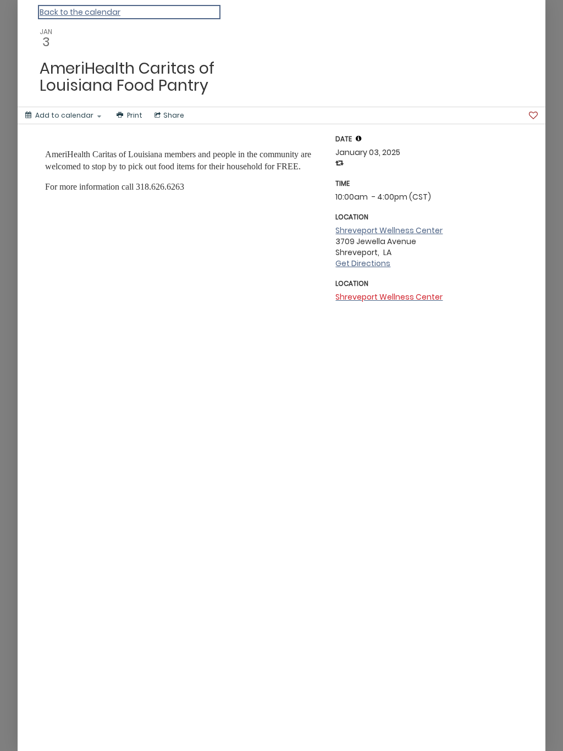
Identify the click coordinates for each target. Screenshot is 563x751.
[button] (358, 138)
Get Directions (362, 263)
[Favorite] (533, 115)
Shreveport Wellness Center (389, 230)
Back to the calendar (80, 12)
